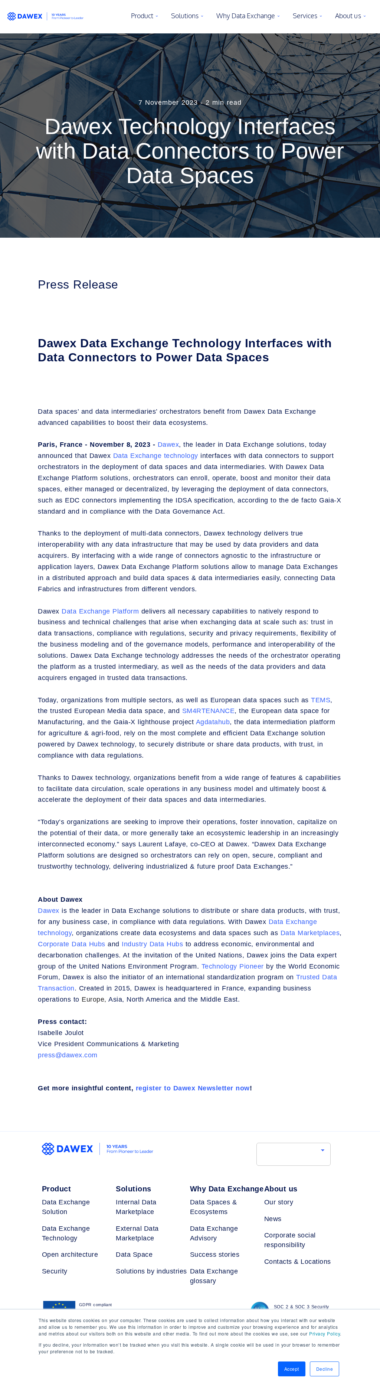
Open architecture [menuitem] (70, 1254)
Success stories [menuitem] (215, 1254)
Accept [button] (291, 1369)
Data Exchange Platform (100, 611)
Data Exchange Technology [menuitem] (66, 1233)
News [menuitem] (273, 1219)
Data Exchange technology (155, 455)
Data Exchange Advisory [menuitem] (214, 1233)
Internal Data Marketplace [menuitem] (136, 1207)
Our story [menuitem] (279, 1202)
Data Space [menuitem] (134, 1254)
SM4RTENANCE (208, 711)
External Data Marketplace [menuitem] (137, 1233)
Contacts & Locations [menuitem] (297, 1261)
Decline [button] (324, 1369)
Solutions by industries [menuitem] (151, 1271)
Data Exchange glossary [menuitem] (214, 1276)
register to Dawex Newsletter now (193, 1088)
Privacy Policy (324, 1333)
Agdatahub (213, 722)
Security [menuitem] (55, 1271)
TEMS (320, 700)
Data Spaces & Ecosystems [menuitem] (213, 1207)
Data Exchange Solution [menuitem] (66, 1207)
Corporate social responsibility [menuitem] (290, 1240)
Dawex (168, 444)
